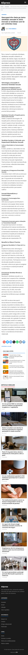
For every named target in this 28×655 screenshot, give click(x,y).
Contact (3, 621)
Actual (2, 604)
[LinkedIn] (23, 342)
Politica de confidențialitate (8, 641)
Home (2, 636)
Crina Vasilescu (12, 28)
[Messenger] (7, 342)
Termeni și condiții (6, 638)
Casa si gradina (5, 610)
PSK (17, 652)
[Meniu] (25, 2)
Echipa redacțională (6, 624)
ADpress (4, 586)
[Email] (20, 342)
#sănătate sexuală (6, 346)
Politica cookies (5, 643)
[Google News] (4, 342)
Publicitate (4, 626)
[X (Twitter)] (14, 342)
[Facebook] (10, 342)
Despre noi (4, 619)
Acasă (2, 6)
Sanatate (7, 6)
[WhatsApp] (17, 342)
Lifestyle (3, 607)
